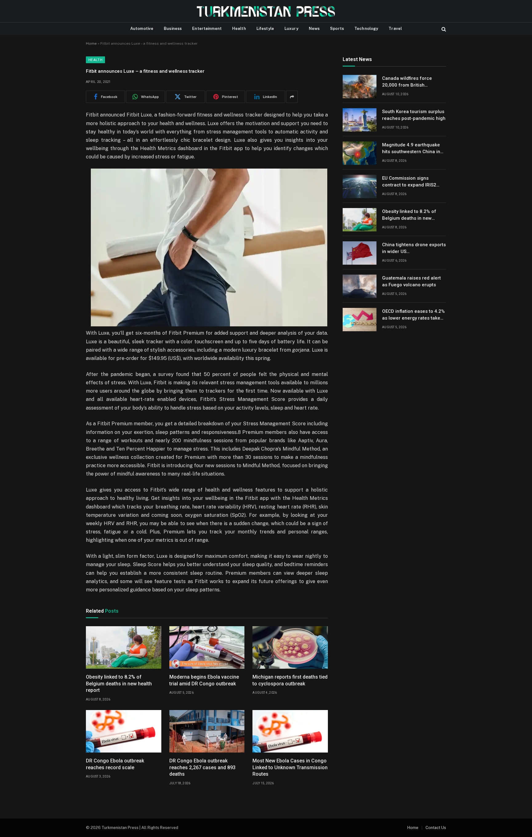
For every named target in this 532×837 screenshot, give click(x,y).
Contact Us (435, 827)
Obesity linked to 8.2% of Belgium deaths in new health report (119, 683)
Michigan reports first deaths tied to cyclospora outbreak (290, 680)
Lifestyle (265, 28)
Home (91, 43)
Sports (337, 28)
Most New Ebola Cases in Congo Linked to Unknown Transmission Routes (290, 767)
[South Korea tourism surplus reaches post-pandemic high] (360, 120)
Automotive (141, 28)
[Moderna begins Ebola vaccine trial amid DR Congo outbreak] (207, 647)
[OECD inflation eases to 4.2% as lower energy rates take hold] (360, 319)
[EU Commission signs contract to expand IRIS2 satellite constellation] (360, 186)
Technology (366, 28)
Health (239, 28)
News (314, 28)
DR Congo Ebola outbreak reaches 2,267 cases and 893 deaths (202, 767)
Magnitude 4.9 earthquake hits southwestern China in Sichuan (411, 148)
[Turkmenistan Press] (266, 11)
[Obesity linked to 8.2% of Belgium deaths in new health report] (123, 647)
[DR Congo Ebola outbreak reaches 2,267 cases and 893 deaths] (207, 731)
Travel (395, 28)
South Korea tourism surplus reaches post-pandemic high (413, 115)
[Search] (443, 28)
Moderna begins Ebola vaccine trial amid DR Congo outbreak (204, 680)
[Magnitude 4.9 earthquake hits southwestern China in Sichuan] (360, 153)
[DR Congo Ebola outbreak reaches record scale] (123, 731)
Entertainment (207, 28)
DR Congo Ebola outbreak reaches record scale (115, 764)
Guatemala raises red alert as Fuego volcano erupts (411, 282)
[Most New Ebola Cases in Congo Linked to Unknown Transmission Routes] (290, 731)
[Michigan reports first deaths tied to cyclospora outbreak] (290, 647)
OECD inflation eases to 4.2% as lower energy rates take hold (413, 315)
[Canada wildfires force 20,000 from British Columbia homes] (360, 86)
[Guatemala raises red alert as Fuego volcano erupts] (360, 286)
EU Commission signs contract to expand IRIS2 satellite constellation (409, 182)
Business (173, 28)
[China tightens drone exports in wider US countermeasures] (360, 253)
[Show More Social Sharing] (292, 97)
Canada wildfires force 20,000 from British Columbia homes (407, 82)
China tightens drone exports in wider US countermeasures (414, 248)
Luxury (291, 28)
